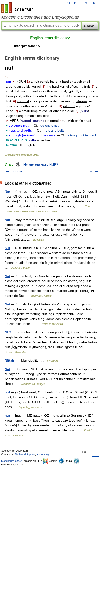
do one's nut (49, 125)
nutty (88, 171)
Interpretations (27, 46)
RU (68, 3)
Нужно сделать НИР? (40, 164)
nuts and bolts (54, 130)
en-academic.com (18, 7)
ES (85, 3)
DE (76, 3)
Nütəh (9, 360)
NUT (8, 332)
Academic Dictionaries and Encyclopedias (40, 17)
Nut (7, 191)
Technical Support (25, 454)
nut (7, 248)
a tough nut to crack (82, 135)
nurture (17, 171)
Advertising (42, 454)
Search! (90, 26)
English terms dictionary (50, 38)
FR (93, 3)
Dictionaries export (11, 460)
